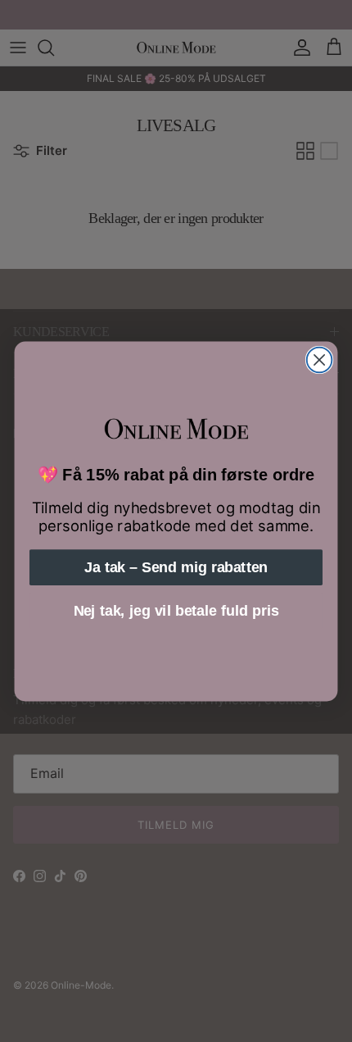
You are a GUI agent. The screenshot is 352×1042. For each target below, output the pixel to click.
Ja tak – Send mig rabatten (176, 567)
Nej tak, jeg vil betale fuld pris (176, 610)
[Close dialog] (319, 359)
